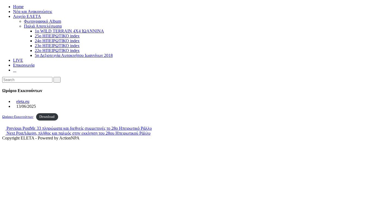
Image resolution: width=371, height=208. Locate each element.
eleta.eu (22, 101)
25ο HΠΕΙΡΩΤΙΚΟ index (57, 36)
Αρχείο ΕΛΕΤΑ (27, 16)
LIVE (18, 60)
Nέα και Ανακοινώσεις (32, 11)
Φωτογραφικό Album (42, 21)
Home (18, 6)
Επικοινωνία (23, 65)
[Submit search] (57, 80)
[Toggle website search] (14, 70)
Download (47, 117)
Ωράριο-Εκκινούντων (17, 117)
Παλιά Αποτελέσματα (43, 26)
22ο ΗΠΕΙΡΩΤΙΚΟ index (57, 50)
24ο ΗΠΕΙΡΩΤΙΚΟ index (57, 40)
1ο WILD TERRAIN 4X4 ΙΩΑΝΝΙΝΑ (69, 31)
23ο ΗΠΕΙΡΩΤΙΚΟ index (57, 45)
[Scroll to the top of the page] (3, 143)
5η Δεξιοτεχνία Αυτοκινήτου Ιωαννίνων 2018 (74, 55)
